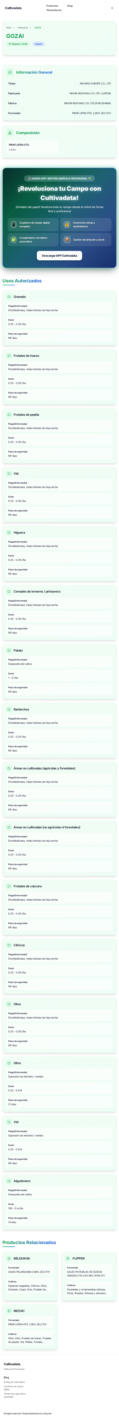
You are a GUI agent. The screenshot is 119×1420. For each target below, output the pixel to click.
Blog (70, 5)
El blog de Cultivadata (14, 1382)
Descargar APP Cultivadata (59, 255)
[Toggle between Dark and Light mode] (112, 8)
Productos (23, 27)
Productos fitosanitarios (54, 8)
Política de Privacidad (14, 1369)
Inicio (8, 27)
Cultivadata (12, 1364)
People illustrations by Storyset (36, 1413)
